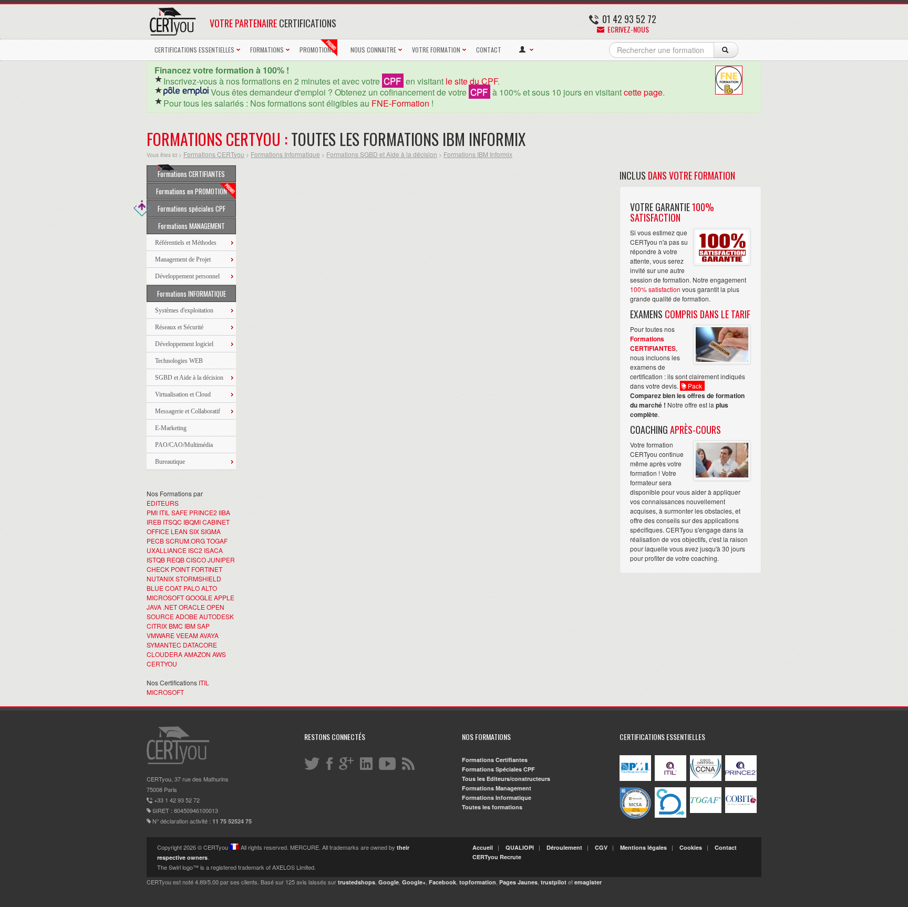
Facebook (442, 882)
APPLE (224, 597)
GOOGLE (198, 597)
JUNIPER (221, 559)
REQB (175, 559)
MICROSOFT (165, 597)
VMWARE (160, 635)
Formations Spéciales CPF (498, 769)
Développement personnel (187, 276)
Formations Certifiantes (495, 760)
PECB (155, 540)
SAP (203, 625)
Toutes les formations (492, 807)
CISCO (196, 559)
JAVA (154, 606)
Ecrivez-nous (627, 29)
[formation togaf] (705, 811)
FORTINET (206, 569)
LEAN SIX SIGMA (196, 531)
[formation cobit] (741, 811)
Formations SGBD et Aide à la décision (381, 154)
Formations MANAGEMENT (191, 226)
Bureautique (170, 461)
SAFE (179, 512)
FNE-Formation (400, 103)
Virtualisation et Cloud (183, 394)
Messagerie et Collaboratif (187, 411)
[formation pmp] (635, 779)
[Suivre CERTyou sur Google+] (347, 763)
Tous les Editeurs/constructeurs (506, 779)
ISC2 (195, 550)
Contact (726, 847)
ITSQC (172, 521)
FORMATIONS (267, 49)
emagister (588, 882)
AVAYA (209, 635)
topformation (477, 882)
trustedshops (356, 882)
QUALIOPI (519, 847)
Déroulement (564, 847)
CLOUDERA (164, 654)
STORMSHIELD (198, 578)
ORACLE (192, 606)
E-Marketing (171, 428)
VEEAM (187, 635)
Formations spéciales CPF (191, 208)
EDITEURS (163, 502)
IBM (189, 625)
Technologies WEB (179, 360)
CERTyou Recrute (496, 857)
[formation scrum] (670, 815)
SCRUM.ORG (185, 540)
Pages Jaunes (518, 882)
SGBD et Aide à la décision (189, 377)
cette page (643, 92)
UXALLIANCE (167, 550)
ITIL (164, 512)
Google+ (414, 882)
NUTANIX (160, 578)
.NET (170, 606)
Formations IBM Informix (477, 154)
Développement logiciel (184, 344)
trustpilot (553, 882)
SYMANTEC (164, 644)
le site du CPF (472, 81)
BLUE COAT (164, 587)
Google (388, 882)
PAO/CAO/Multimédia (184, 445)
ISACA (213, 550)
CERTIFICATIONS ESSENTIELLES (194, 49)
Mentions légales (643, 847)
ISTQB (156, 559)
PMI (152, 512)
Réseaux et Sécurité (179, 327)
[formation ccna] (705, 779)
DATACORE (200, 644)
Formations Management (496, 788)
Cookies (690, 847)
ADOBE (187, 616)
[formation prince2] (741, 779)
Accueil (482, 847)
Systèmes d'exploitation (184, 310)
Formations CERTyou (213, 154)
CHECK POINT (168, 569)
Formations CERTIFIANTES (191, 174)
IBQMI (192, 521)
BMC (176, 625)
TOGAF (217, 540)
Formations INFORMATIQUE (191, 293)
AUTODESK (216, 616)
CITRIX (157, 625)
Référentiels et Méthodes (185, 242)
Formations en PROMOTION (191, 191)
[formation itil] (670, 779)
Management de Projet (183, 259)
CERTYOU (162, 663)
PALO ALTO (200, 587)
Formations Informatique (285, 154)
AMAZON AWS (205, 654)
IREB (154, 521)
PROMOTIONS (317, 49)
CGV (601, 847)
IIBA (224, 512)
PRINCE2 (203, 512)
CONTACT (488, 49)
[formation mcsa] (635, 816)
